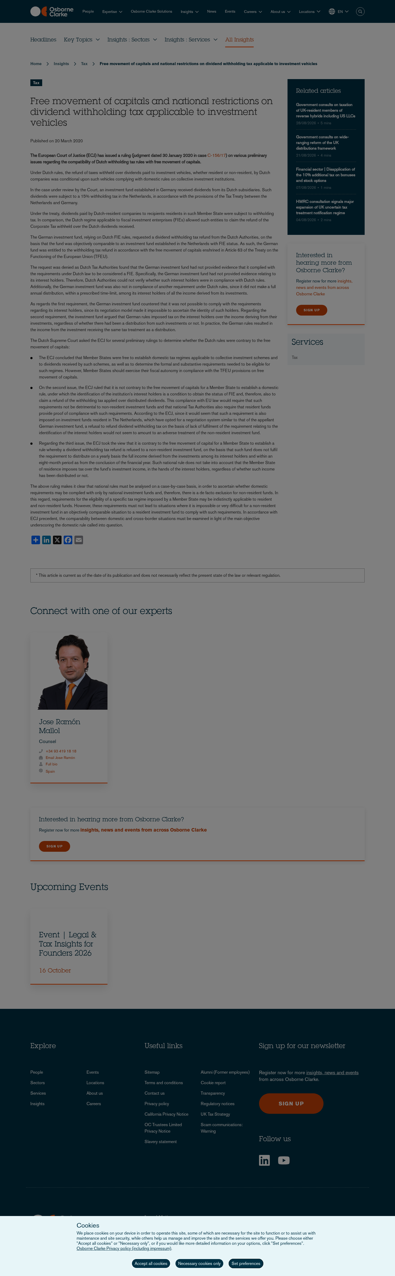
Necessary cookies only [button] (199, 1263)
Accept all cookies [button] (151, 1263)
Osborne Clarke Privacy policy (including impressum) (124, 1248)
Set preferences (246, 1263)
